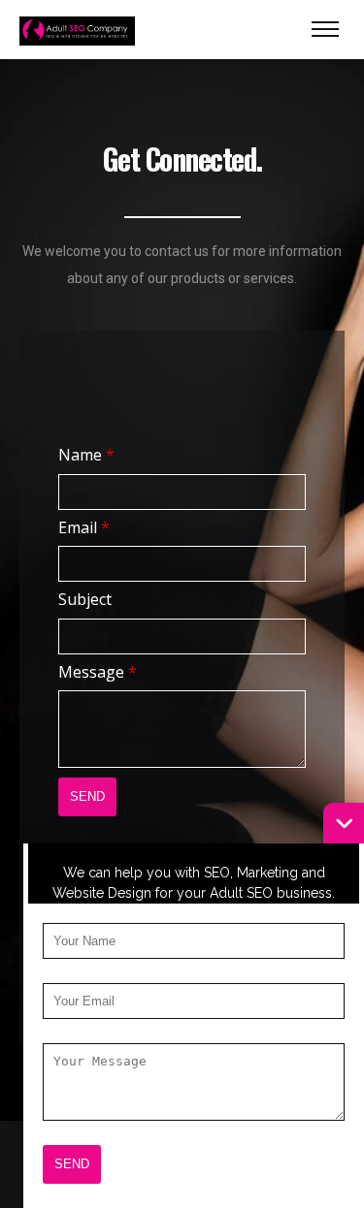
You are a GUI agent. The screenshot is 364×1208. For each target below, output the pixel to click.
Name (86, 454)
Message (97, 672)
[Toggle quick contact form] (343, 823)
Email (84, 527)
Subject (85, 599)
